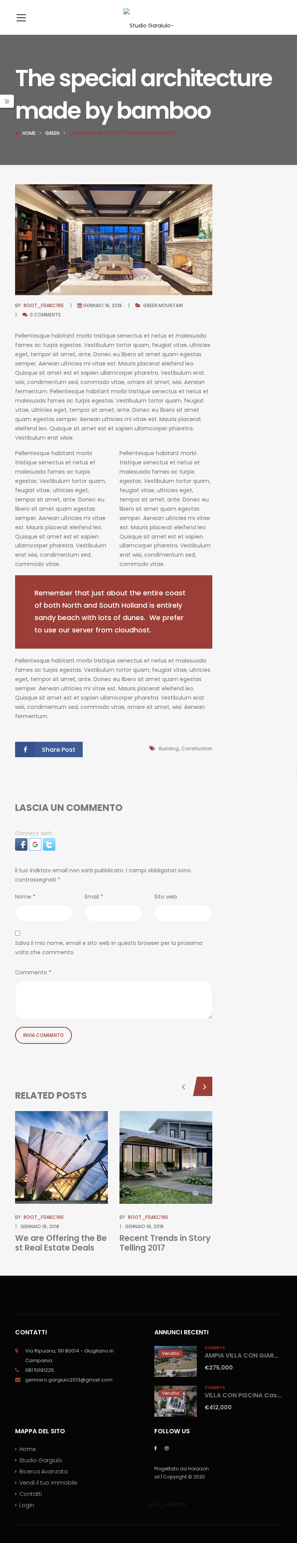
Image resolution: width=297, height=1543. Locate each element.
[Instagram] (167, 1448)
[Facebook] (155, 1448)
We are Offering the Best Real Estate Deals (61, 1242)
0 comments (45, 314)
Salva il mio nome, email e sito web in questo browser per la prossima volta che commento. (108, 947)
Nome (25, 897)
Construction (196, 748)
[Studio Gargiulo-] (148, 17)
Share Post (58, 749)
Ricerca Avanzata (43, 1471)
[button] (22, 844)
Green (52, 133)
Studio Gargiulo (40, 1460)
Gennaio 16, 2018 (102, 305)
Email (94, 897)
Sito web (165, 897)
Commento (33, 972)
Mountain (171, 305)
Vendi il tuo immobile (48, 1483)
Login (26, 1505)
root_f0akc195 (44, 305)
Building (169, 748)
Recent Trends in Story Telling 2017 (165, 1242)
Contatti (30, 1494)
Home (29, 133)
